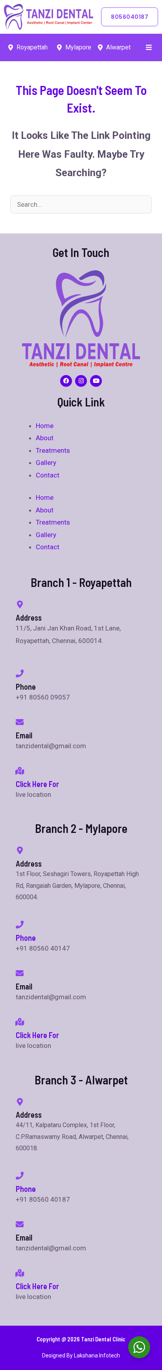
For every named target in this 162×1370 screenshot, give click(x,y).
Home (44, 426)
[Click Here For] (20, 771)
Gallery (46, 462)
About (44, 438)
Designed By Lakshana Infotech (81, 1355)
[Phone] (20, 925)
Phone (26, 937)
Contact (47, 475)
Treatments (53, 450)
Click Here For (37, 784)
